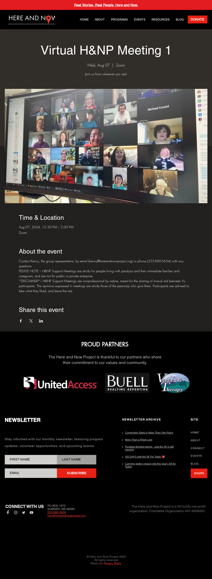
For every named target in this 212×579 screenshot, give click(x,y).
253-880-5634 (56, 512)
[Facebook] (8, 512)
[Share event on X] (31, 321)
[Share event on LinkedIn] (41, 321)
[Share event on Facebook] (21, 321)
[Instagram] (16, 512)
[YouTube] (31, 512)
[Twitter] (23, 512)
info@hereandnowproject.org (66, 515)
